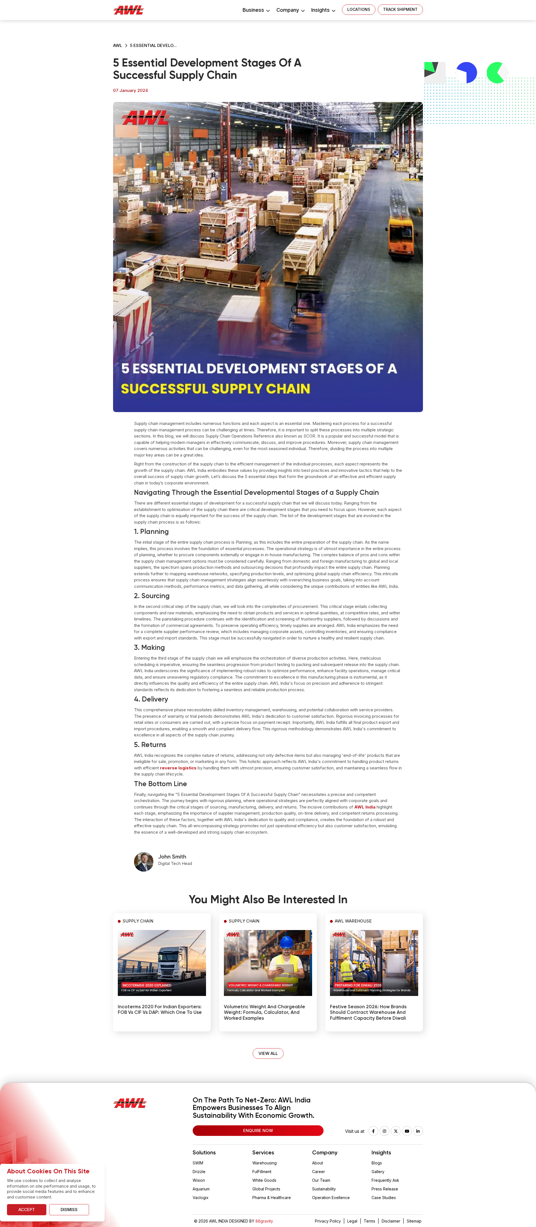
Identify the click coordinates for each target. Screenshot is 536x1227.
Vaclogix (201, 1197)
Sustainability (324, 1188)
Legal (352, 1221)
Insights (321, 10)
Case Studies (384, 1197)
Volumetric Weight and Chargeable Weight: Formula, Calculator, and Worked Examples (264, 1013)
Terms (369, 1221)
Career (318, 1171)
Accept (26, 1209)
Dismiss (69, 1209)
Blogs (377, 1163)
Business (254, 10)
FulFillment (261, 1171)
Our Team (321, 1180)
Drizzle (199, 1171)
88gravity (264, 1221)
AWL (117, 45)
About (317, 1163)
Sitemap (414, 1221)
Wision (199, 1180)
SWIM (198, 1163)
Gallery (378, 1171)
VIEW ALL (268, 1053)
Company (288, 10)
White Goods (264, 1180)
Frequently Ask (385, 1180)
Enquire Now (258, 1130)
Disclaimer (391, 1221)
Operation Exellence (331, 1197)
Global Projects (266, 1188)
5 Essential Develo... (153, 45)
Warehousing (264, 1163)
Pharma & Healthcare (271, 1197)
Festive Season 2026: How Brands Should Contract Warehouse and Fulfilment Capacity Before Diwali (368, 1013)
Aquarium (201, 1188)
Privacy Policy (328, 1221)
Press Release (385, 1188)
